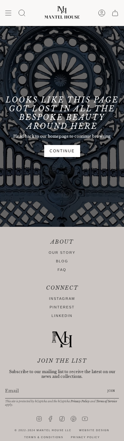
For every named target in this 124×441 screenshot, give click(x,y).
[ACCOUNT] (102, 13)
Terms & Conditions (43, 437)
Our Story (62, 252)
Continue (62, 151)
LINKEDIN (62, 316)
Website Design (94, 430)
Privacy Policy (80, 401)
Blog (62, 261)
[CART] (115, 13)
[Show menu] (8, 13)
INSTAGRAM (62, 298)
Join (111, 390)
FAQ (62, 270)
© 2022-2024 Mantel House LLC (43, 430)
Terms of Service (106, 401)
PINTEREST (62, 307)
